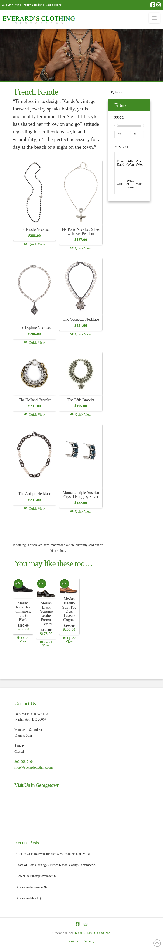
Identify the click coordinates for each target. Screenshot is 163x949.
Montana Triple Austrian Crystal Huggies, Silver (81, 494)
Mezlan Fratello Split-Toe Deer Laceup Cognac (69, 609)
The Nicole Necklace (34, 229)
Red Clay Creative (93, 933)
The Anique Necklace (34, 493)
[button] (154, 18)
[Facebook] (152, 4)
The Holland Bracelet (35, 400)
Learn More (53, 4)
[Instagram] (158, 4)
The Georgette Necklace (81, 319)
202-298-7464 (24, 761)
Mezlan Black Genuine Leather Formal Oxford (46, 613)
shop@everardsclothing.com (33, 767)
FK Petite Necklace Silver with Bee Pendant (81, 231)
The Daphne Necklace (34, 327)
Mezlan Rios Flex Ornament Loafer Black (23, 611)
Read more (34, 215)
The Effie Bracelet (80, 400)
